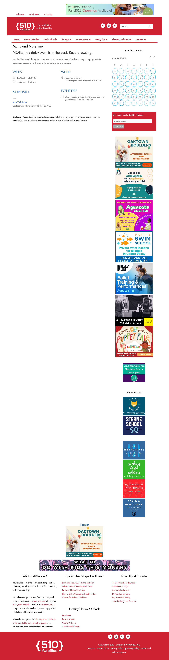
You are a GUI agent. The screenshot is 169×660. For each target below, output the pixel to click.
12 (134, 84)
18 (128, 90)
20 (140, 90)
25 (128, 97)
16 (115, 90)
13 (140, 84)
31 (147, 71)
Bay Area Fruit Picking (121, 597)
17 (121, 90)
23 (115, 97)
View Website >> (20, 102)
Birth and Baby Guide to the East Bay (78, 582)
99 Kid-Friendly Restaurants (123, 582)
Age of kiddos (71, 97)
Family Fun (100, 39)
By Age (65, 39)
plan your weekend (21, 604)
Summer (139, 39)
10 (121, 84)
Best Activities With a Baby (73, 590)
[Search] (150, 26)
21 (147, 90)
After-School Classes (70, 626)
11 (128, 84)
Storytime (81, 99)
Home (16, 39)
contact (100, 648)
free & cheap (90, 97)
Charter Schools (69, 623)
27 (121, 71)
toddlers (89, 99)
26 (115, 71)
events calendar (38, 601)
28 (128, 71)
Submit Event (34, 14)
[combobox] (134, 26)
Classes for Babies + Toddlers (74, 597)
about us (91, 648)
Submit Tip (48, 14)
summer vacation (47, 604)
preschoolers (70, 99)
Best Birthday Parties (120, 590)
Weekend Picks (50, 39)
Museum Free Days (120, 586)
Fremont (100, 97)
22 (153, 90)
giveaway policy (132, 648)
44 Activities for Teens (121, 594)
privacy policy (117, 648)
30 (140, 71)
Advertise (20, 14)
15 (153, 84)
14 (147, 84)
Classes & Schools (120, 39)
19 (134, 90)
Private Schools (68, 619)
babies (81, 97)
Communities (82, 39)
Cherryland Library (73, 78)
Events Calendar (31, 39)
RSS (107, 648)
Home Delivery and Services (124, 601)
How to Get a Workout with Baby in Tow (79, 594)
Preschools (66, 615)
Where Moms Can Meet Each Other (77, 586)
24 (121, 96)
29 (134, 71)
